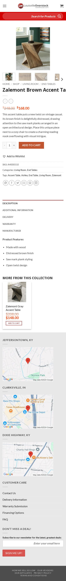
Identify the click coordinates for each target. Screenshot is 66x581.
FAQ (5, 519)
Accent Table (14, 175)
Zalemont (56, 175)
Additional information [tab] (18, 210)
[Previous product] (11, 101)
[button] (5, 6)
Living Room (30, 84)
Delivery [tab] (8, 217)
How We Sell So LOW (23, 570)
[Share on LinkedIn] (36, 183)
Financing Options (13, 512)
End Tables (48, 84)
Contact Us (9, 493)
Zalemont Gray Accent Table (14, 308)
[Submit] (59, 16)
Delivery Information (15, 499)
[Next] (58, 48)
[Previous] (8, 48)
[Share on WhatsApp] (5, 183)
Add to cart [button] (14, 323)
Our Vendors (45, 570)
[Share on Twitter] (18, 183)
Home (6, 84)
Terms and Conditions (33, 575)
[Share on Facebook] (12, 183)
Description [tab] (10, 203)
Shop (16, 84)
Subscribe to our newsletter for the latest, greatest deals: (32, 537)
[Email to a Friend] (24, 183)
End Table (33, 175)
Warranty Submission (15, 506)
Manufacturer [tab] (12, 230)
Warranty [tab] (9, 224)
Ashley (24, 175)
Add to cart (31, 145)
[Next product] (5, 101)
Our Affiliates (23, 573)
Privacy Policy (42, 573)
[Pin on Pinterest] (30, 183)
